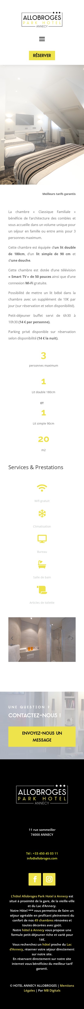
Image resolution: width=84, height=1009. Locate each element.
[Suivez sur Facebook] (35, 879)
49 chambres (43, 920)
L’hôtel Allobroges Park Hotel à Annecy (39, 896)
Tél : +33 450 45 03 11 (42, 853)
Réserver (42, 55)
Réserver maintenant (42, 173)
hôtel (46, 944)
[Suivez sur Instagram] (49, 879)
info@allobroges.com (42, 858)
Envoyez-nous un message (42, 737)
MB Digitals (52, 990)
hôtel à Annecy (33, 930)
